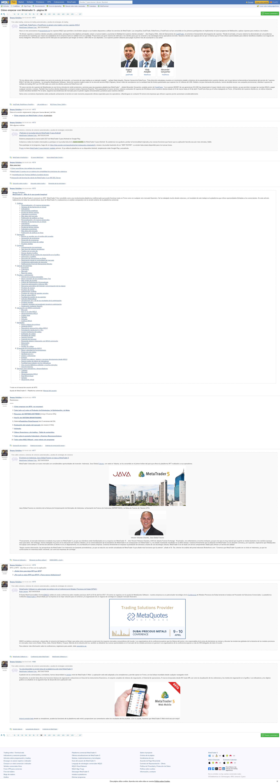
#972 (34, 109)
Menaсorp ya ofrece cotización (38, 560)
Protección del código (28, 352)
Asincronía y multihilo (28, 256)
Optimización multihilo (28, 291)
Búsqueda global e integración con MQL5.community (39, 341)
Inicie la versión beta (26, 718)
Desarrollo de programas (30, 240)
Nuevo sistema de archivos (30, 324)
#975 (34, 188)
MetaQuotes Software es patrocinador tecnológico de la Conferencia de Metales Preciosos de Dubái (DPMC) (58, 589)
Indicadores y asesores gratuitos (15, 755)
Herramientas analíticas (29, 210)
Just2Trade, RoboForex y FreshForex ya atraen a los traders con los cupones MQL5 (49, 25)
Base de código (26, 273)
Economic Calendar (230, 760)
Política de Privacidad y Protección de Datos (155, 766)
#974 (34, 162)
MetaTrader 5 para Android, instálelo (42, 148)
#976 (34, 397)
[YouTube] (220, 768)
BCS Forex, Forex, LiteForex (58, 104)
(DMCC (46, 595)
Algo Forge (27, 6)
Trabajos (24, 370)
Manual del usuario (50, 391)
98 (41, 14)
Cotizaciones (59, 2)
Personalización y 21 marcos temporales (35, 205)
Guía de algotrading (55, 6)
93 (22, 14)
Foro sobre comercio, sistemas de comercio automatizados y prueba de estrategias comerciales (42, 130)
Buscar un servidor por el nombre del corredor (37, 236)
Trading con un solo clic (29, 251)
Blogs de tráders (9, 774)
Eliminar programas (78, 777)
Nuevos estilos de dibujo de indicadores (35, 361)
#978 (34, 565)
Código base (25, 315)
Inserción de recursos (28, 339)
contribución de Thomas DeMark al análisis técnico (31, 175)
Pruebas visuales (27, 302)
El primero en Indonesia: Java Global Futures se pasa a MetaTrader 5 (44, 458)
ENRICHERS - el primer (57, 560)
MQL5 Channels (214, 760)
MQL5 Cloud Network (79, 766)
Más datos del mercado (29, 216)
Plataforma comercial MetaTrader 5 (84, 753)
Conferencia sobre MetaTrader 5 (40, 656)
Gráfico (6, 777)
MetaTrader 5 (31, 597)
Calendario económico (29, 214)
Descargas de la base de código (32, 242)
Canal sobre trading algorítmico (269, 6)
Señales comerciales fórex (13, 766)
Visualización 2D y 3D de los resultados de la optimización (41, 300)
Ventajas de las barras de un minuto (33, 207)
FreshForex (159, 87)
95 (30, 14)
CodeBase (16, 6)
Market (21, 2)
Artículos (6, 6)
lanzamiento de (44, 31)
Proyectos (24, 344)
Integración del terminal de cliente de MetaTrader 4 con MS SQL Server (36, 178)
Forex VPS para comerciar (13, 769)
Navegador (21, 234)
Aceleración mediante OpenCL (32, 306)
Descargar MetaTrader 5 (80, 772)
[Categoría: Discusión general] (4, 14)
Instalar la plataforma (79, 774)
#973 (34, 122)
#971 (34, 18)
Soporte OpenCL (27, 367)
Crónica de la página (147, 755)
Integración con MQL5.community (28, 308)
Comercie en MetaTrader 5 (51, 729)
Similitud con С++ (27, 354)
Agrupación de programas (30, 238)
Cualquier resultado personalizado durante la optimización (41, 304)
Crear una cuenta (262, 2)
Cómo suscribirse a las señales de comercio (26, 168)
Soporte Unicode (27, 337)
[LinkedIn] (223, 768)
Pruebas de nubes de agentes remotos (34, 293)
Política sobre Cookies (162, 781)
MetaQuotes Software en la (60, 656)
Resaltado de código (28, 335)
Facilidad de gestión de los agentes (33, 297)
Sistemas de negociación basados (55, 445)
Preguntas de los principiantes (57, 183)
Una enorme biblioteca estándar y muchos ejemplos (39, 365)
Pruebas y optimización (25, 275)
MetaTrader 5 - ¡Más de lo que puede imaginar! (30, 194)
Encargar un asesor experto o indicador (17, 761)
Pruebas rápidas (27, 244)
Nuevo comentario (271, 13)
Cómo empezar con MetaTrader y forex (28, 115)
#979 (34, 582)
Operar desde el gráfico (29, 253)
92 (18, 14)
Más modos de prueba (29, 280)
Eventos (24, 357)
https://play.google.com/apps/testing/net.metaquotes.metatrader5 (72, 145)
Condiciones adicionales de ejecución (34, 262)
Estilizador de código (28, 334)
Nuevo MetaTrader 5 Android (55, 157)
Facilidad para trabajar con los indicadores (36, 363)
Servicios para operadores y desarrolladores (32, 368)
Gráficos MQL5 (26, 321)
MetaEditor (20, 323)
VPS (49, 2)
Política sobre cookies (147, 769)
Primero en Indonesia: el (20, 560)
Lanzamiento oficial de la (33, 729)
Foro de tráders (9, 772)
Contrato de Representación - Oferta (152, 763)
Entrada (250, 2)
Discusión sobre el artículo (21, 183)
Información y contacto (148, 772)
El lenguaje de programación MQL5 (29, 348)
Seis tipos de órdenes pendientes (32, 249)
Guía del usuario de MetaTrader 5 (83, 761)
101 (54, 14)
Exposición (25, 267)
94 (26, 14)
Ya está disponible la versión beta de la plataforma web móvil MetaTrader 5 (45, 669)
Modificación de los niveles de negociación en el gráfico (40, 255)
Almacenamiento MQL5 (29, 313)
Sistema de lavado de (36, 445)
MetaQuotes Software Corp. (28, 27)
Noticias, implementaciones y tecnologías (86, 758)
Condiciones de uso (147, 758)
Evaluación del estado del (20, 445)
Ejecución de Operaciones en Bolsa (33, 258)
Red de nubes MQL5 (28, 295)
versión (68, 675)
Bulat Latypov (23, 591)
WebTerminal (104, 6)
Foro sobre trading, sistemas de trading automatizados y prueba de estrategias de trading (40, 22)
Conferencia (192, 595)
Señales (30, 2)
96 (33, 14)
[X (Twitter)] (216, 768)
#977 (34, 450)
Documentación (40, 6)
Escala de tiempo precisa (30, 212)
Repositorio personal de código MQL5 (34, 328)
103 (63, 14)
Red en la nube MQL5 (29, 311)
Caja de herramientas (24, 266)
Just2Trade (180, 34)
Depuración (25, 343)
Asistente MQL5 (26, 326)
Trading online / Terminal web (14, 753)
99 (45, 14)
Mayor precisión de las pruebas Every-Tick (36, 278)
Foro (13, 2)
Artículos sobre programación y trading (17, 758)
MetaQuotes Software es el (21, 656)
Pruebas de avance (28, 288)
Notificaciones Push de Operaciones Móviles (36, 264)
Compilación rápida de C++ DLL (32, 330)
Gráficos (20, 203)
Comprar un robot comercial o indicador (17, 763)
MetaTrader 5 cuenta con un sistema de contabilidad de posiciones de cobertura (39, 171)
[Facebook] (209, 768)
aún (22, 148)
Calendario (92, 6)
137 (80, 14)
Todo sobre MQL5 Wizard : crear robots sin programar (34, 439)
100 (49, 14)
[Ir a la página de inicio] (1, 14)
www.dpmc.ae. (82, 646)
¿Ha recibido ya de (42, 104)
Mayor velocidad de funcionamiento (33, 350)
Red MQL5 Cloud (27, 376)
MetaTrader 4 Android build (21, 157)
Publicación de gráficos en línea (32, 218)
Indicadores (25, 209)
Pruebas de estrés (27, 290)
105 (72, 14)
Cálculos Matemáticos (29, 299)
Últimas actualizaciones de (86, 755)
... (10, 14)
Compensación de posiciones (31, 247)
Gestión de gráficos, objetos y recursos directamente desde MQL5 (44, 359)
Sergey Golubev (16, 18)
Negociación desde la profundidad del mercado (37, 260)
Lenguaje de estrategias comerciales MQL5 (87, 763)
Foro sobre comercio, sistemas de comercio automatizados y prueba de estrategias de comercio (42, 455)
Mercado (24, 271)
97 (37, 14)
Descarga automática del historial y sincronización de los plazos (43, 286)
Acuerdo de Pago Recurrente (150, 761)
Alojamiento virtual (27, 379)
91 (14, 14)
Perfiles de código (27, 346)
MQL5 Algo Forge (78, 769)
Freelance (40, 2)
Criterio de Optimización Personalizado (34, 282)
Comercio (20, 245)
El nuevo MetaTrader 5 (38, 157)
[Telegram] (213, 768)
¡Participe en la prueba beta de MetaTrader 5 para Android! (40, 133)
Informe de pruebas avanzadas (32, 277)
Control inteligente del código (31, 332)
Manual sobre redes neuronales (75, 6)
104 (68, 14)
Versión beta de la (18, 729)
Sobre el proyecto (146, 753)
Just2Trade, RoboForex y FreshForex (24, 104)
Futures (101, 464)
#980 (34, 662)
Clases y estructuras (28, 356)
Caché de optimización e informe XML (34, 284)
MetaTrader (71, 2)
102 (58, 14)
